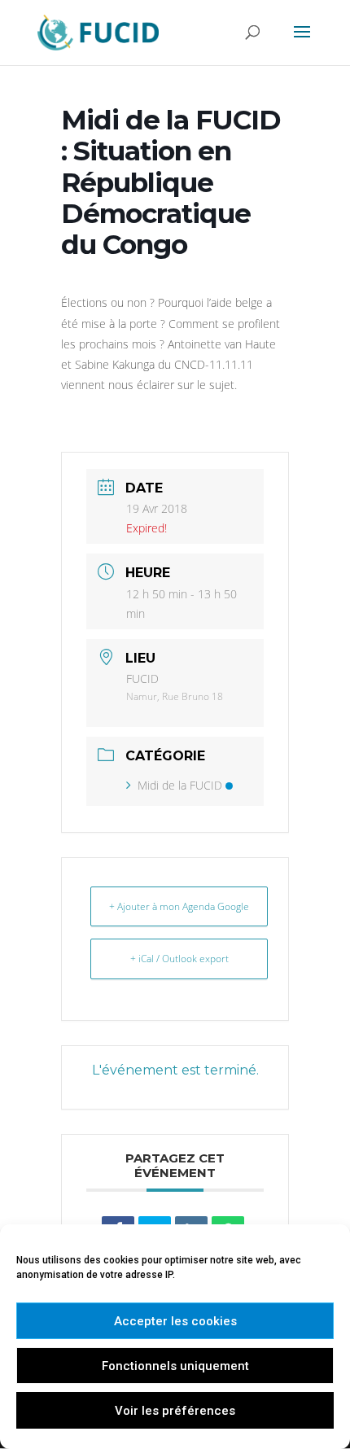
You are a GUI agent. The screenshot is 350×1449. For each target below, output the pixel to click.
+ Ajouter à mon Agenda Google (179, 906)
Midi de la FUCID (180, 785)
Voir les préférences (175, 1410)
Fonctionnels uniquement (175, 1366)
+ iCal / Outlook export (179, 958)
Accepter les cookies (175, 1321)
